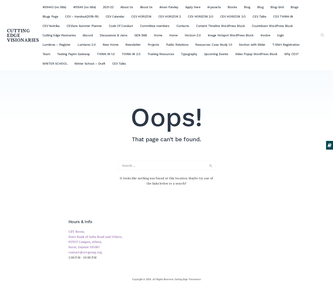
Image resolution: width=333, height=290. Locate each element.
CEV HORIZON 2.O (200, 16)
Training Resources (160, 54)
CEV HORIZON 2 (169, 16)
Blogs (294, 7)
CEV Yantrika (51, 26)
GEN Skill (140, 35)
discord (88, 35)
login (280, 35)
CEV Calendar (115, 16)
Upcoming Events (216, 54)
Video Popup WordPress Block (256, 54)
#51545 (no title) (84, 7)
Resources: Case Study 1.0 (213, 44)
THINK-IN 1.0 (106, 54)
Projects (153, 44)
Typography (189, 54)
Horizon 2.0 (193, 35)
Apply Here (192, 7)
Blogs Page (50, 16)
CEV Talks (259, 16)
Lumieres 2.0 (87, 44)
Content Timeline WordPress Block (220, 26)
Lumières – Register (56, 44)
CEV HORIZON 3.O (233, 16)
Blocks (232, 7)
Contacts (182, 26)
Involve (265, 35)
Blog (247, 7)
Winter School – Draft (89, 63)
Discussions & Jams (113, 35)
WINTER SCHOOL (54, 63)
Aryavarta (214, 7)
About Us (126, 7)
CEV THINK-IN (283, 16)
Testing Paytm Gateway (73, 54)
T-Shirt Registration (286, 44)
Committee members (154, 26)
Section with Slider (252, 44)
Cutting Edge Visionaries (59, 35)
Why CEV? (291, 54)
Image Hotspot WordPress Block (231, 35)
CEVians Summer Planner (84, 26)
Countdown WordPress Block (272, 26)
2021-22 (108, 7)
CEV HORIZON (141, 16)
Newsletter (133, 44)
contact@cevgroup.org (85, 252)
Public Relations (177, 44)
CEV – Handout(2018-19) (82, 16)
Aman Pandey (168, 7)
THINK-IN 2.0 (131, 54)
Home (158, 35)
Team (46, 54)
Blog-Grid (277, 7)
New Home (110, 44)
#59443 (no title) (54, 7)
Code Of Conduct (121, 26)
